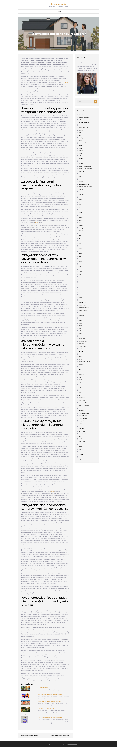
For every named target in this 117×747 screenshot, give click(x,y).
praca (36, 222)
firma (80, 202)
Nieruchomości (83, 341)
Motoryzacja (82, 338)
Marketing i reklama (84, 307)
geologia (81, 217)
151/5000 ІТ (81, 114)
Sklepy (80, 377)
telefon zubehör (83, 403)
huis (80, 256)
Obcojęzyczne (82, 346)
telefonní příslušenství (85, 405)
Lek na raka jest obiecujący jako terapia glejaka (50, 694)
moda (80, 325)
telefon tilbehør (83, 400)
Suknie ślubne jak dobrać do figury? (60, 735)
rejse (80, 372)
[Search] (95, 101)
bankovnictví (82, 143)
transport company (84, 413)
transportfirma (83, 418)
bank (80, 132)
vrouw (80, 446)
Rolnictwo (81, 374)
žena (80, 459)
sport (80, 382)
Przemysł (81, 364)
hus (79, 259)
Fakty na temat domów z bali (46, 708)
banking (81, 138)
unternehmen (82, 434)
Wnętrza (81, 449)
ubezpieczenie (25, 681)
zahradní (81, 454)
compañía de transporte (85, 168)
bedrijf (80, 145)
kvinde (80, 295)
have (80, 238)
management (82, 302)
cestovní (81, 163)
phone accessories (84, 354)
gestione (81, 233)
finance (81, 189)
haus (80, 235)
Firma (66, 82)
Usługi (80, 439)
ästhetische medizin (84, 125)
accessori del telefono (84, 117)
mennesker (82, 313)
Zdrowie (81, 457)
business (81, 158)
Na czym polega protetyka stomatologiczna (50, 717)
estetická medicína (84, 184)
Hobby (80, 241)
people (80, 349)
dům (80, 176)
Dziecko (81, 179)
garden (80, 210)
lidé (79, 300)
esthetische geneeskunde (85, 187)
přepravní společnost (84, 361)
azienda (81, 130)
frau (80, 207)
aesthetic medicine (84, 122)
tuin (80, 426)
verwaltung (82, 441)
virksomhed (82, 444)
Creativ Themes (72, 744)
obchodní (81, 343)
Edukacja (81, 181)
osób (52, 491)
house (80, 253)
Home (59, 11)
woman (81, 452)
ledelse (80, 297)
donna (80, 174)
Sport (80, 380)
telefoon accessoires (84, 408)
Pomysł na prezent (43, 687)
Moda (80, 323)
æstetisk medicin (83, 120)
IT (79, 279)
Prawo (80, 359)
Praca (80, 356)
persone (81, 351)
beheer (81, 150)
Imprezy (81, 261)
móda (80, 320)
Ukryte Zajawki (82, 431)
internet (81, 264)
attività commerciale (84, 127)
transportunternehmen (85, 421)
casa (80, 161)
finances (81, 192)
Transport (81, 410)
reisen (80, 367)
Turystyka (81, 428)
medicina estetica (83, 310)
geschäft (81, 230)
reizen (80, 369)
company (81, 171)
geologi (80, 215)
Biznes (80, 153)
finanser (81, 197)
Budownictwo (82, 156)
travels (80, 423)
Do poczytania (58, 4)
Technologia (82, 398)
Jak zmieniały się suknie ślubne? (29, 735)
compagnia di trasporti (85, 166)
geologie (81, 220)
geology (81, 228)
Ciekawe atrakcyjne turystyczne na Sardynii (49, 701)
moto (80, 328)
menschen (81, 315)
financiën (81, 194)
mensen (81, 318)
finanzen (81, 199)
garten (80, 212)
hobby (80, 243)
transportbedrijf (83, 416)
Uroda (80, 436)
